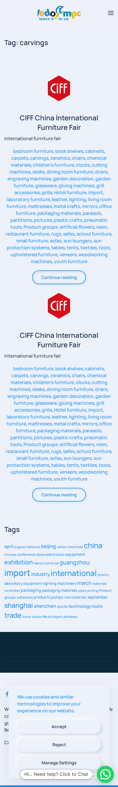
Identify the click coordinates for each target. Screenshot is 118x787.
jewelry (103, 574)
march (84, 583)
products (42, 597)
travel (26, 616)
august (19, 547)
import (95, 192)
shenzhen (45, 606)
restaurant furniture (27, 233)
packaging (31, 590)
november (12, 590)
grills (47, 192)
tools (104, 247)
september (98, 597)
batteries (33, 547)
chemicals (75, 547)
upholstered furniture (34, 254)
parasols (92, 213)
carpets (19, 158)
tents (72, 247)
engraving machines (29, 178)
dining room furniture (70, 171)
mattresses (40, 206)
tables (58, 247)
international (74, 573)
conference (26, 554)
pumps (57, 597)
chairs (78, 158)
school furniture (93, 233)
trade (12, 615)
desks (38, 171)
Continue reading (59, 277)
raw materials (75, 597)
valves (36, 616)
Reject (59, 745)
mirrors (89, 206)
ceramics (60, 158)
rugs (56, 233)
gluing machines (76, 185)
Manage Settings (59, 763)
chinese (10, 554)
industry (40, 574)
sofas (56, 240)
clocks (83, 164)
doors (40, 554)
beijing (48, 546)
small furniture (32, 240)
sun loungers (78, 240)
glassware (46, 185)
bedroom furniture (33, 151)
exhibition (18, 562)
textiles (88, 247)
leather (59, 199)
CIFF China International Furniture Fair (59, 122)
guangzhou (75, 562)
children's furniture (53, 164)
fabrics (39, 563)
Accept (59, 727)
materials (99, 583)
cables (62, 547)
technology (79, 606)
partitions (21, 220)
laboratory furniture (28, 199)
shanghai (18, 605)
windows (70, 616)
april (8, 546)
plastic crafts (68, 220)
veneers (68, 254)
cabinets (94, 151)
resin (101, 226)
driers (101, 171)
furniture (52, 563)
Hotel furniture (70, 192)
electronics (55, 554)
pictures (43, 220)
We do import (52, 616)
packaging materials (59, 213)
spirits (62, 606)
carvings (39, 158)
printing (92, 591)
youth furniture (70, 261)
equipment (75, 554)
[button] (111, 13)
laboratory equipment (23, 583)
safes (68, 233)
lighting (77, 199)
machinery (66, 583)
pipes (82, 590)
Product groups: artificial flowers (58, 226)
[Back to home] (59, 13)
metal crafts (67, 206)
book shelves (69, 151)
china (93, 545)
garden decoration (73, 178)
